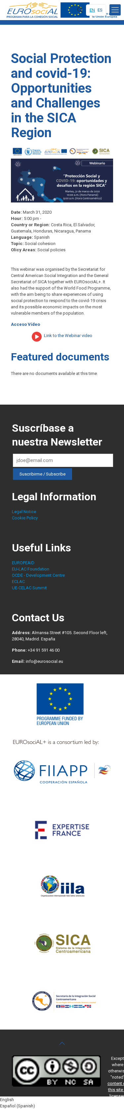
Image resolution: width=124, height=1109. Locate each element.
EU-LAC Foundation (30, 569)
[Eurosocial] (63, 10)
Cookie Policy (25, 517)
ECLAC (18, 581)
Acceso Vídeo (25, 324)
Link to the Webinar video (68, 335)
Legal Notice (24, 511)
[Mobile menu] (115, 9)
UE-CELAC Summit (29, 587)
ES (100, 10)
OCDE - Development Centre (38, 575)
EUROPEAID (23, 562)
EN (92, 10)
